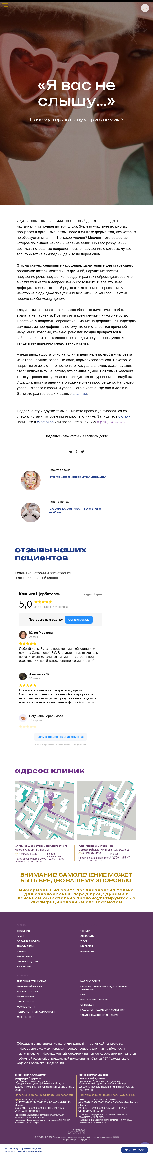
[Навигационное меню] (5, 5)
